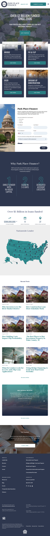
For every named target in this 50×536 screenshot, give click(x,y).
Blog (3, 482)
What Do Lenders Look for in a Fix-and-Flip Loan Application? (13, 370)
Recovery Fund (34, 526)
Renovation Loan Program (32, 460)
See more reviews (25, 418)
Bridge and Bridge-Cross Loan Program (35, 463)
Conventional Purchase (31, 472)
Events (3, 485)
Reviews (4, 463)
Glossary (4, 492)
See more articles (25, 377)
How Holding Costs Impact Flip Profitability (12, 337)
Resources (4, 479)
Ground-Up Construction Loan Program (35, 469)
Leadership (4, 460)
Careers (4, 466)
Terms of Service (41, 526)
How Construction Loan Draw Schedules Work (36, 308)
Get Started (25, 33)
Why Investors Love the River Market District (11, 308)
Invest (3, 469)
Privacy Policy (28, 526)
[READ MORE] (13, 294)
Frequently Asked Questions (8, 489)
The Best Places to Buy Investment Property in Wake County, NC (35, 338)
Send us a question (30, 479)
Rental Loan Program (31, 466)
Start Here (25, 445)
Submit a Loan (38, 4)
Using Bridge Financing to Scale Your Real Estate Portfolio (37, 370)
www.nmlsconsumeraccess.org (8, 506)
